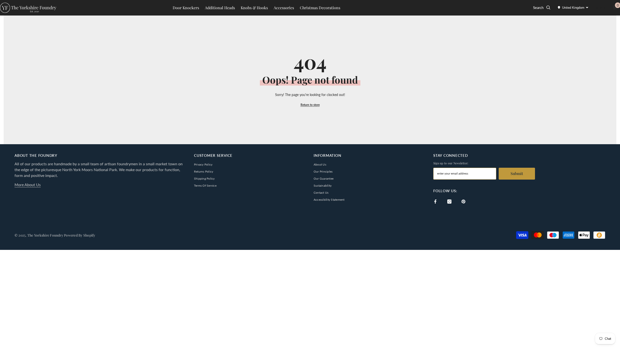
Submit (517, 173)
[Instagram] (449, 201)
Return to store (310, 105)
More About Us (28, 184)
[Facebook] (435, 201)
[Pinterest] (463, 201)
